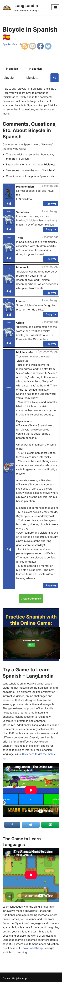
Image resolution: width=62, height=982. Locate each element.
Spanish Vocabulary (13, 44)
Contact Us (9, 978)
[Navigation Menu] (55, 7)
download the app (33, 948)
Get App (22, 978)
